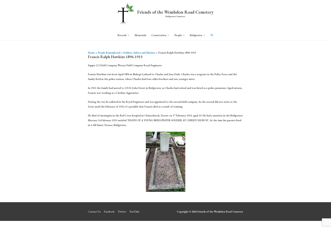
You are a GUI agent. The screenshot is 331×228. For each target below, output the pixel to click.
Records (122, 35)
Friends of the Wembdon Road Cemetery (175, 12)
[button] (212, 35)
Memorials (140, 35)
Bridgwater (196, 35)
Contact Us (94, 211)
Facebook (109, 211)
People (178, 35)
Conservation (158, 35)
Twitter (122, 211)
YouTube (134, 211)
